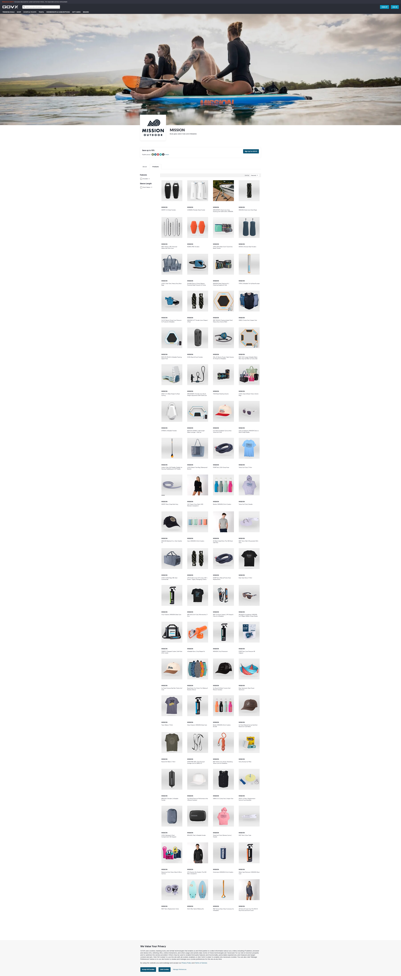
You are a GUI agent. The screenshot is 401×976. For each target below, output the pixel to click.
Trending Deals (8, 12)
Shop (19, 12)
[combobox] (41, 7)
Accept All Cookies (148, 969)
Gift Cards (76, 12)
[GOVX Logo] (10, 7)
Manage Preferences (179, 969)
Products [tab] (155, 167)
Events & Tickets (29, 12)
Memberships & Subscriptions (58, 12)
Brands (86, 12)
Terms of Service (201, 963)
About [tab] (145, 167)
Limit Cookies (164, 969)
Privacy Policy (186, 963)
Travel (41, 12)
